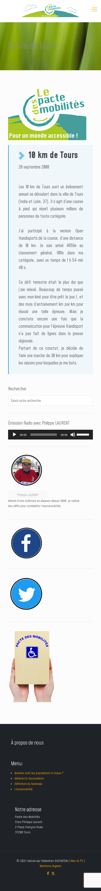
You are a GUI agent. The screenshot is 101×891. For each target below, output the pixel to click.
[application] (50, 435)
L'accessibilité (23, 789)
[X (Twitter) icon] (53, 873)
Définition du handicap (28, 784)
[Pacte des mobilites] (50, 9)
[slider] (83, 434)
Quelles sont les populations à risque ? (38, 773)
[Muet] (72, 434)
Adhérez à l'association (29, 778)
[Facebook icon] (48, 873)
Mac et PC (77, 861)
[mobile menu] (94, 10)
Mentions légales (51, 866)
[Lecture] (14, 434)
